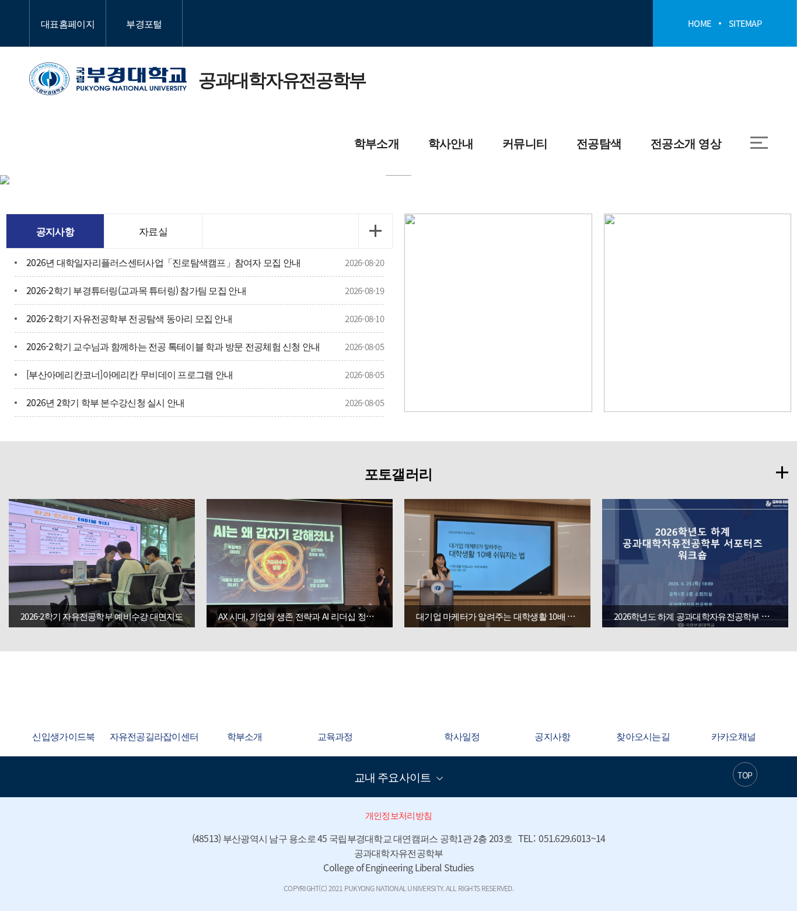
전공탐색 (598, 142)
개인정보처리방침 (398, 815)
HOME (699, 23)
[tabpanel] (398, 179)
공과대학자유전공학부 (197, 78)
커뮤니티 (524, 142)
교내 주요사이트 (392, 777)
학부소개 (376, 142)
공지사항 (55, 231)
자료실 (153, 231)
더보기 (375, 231)
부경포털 (144, 23)
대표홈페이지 (68, 23)
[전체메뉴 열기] (759, 142)
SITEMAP (745, 23)
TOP (744, 775)
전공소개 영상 (686, 142)
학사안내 (450, 142)
